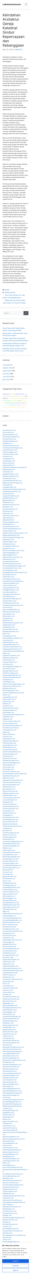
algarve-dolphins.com (10, 894)
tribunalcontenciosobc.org (12, 782)
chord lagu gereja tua (7, 400)
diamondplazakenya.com (11, 1176)
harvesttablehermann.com (12, 568)
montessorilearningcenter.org (13, 1185)
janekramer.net (8, 870)
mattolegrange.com (9, 885)
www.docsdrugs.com (10, 1082)
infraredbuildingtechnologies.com (14, 566)
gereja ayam (19, 400)
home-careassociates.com (11, 721)
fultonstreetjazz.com (10, 542)
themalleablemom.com (11, 859)
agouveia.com (7, 1233)
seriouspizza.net (8, 986)
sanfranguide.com (9, 765)
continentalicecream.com (11, 798)
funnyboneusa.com (9, 927)
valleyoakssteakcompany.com (13, 970)
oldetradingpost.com (10, 555)
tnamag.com (7, 994)
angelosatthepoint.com (11, 966)
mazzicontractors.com (10, 1148)
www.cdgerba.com (9, 1165)
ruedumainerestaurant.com (12, 826)
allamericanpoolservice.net (12, 686)
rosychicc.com (7, 736)
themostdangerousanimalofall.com (15, 774)
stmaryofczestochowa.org (11, 852)
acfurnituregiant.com (10, 452)
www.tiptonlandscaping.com (12, 1104)
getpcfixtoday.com (9, 500)
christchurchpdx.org (9, 804)
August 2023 (7, 371)
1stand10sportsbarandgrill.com (13, 651)
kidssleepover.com (9, 470)
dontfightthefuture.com (11, 590)
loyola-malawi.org (9, 734)
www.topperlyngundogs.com (12, 1051)
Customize (15, 1265)
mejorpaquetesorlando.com (12, 649)
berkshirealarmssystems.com (13, 623)
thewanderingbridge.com (11, 857)
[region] (15, 1258)
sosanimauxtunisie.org (10, 515)
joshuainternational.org (11, 1040)
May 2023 (6, 379)
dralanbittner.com (9, 627)
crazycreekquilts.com (10, 800)
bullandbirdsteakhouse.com (12, 1091)
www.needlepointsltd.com (11, 1089)
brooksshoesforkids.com (11, 997)
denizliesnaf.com (8, 977)
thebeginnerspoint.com (11, 760)
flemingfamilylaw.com (10, 1224)
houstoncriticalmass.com (11, 771)
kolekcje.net (7, 704)
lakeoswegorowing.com (11, 1228)
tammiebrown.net (9, 879)
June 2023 (6, 376)
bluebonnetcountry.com (11, 505)
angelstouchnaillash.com (11, 655)
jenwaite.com (7, 1215)
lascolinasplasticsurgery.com (12, 1093)
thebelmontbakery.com (11, 476)
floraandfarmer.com (9, 575)
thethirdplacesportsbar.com (12, 1150)
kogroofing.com (8, 518)
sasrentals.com (8, 664)
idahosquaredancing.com (11, 612)
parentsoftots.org (9, 1014)
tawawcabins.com (9, 614)
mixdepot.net (7, 1123)
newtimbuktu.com (9, 461)
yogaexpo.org (7, 719)
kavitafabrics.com (9, 933)
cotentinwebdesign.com (11, 553)
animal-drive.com (9, 992)
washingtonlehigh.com (10, 1110)
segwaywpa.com (8, 1003)
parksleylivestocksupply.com (12, 725)
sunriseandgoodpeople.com (12, 918)
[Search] (26, 313)
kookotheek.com (8, 524)
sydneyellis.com (8, 680)
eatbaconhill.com (8, 465)
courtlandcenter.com (10, 951)
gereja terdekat (24, 398)
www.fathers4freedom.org (12, 1049)
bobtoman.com (8, 513)
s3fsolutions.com (8, 577)
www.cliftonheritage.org (11, 1095)
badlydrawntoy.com (9, 1029)
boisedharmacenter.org (11, 728)
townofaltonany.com (10, 909)
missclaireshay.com (9, 430)
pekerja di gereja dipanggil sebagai (14, 398)
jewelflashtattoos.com (10, 498)
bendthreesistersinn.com (11, 922)
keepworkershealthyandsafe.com (14, 489)
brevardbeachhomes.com (11, 579)
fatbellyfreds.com (9, 1156)
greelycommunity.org (10, 824)
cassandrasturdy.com (10, 750)
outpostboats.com (9, 739)
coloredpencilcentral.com (11, 594)
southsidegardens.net (10, 1143)
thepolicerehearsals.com (11, 776)
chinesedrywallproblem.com (12, 920)
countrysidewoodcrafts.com (12, 480)
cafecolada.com (8, 756)
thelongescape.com (9, 883)
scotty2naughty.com (10, 837)
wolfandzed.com (8, 1117)
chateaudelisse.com (9, 531)
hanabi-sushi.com (9, 1115)
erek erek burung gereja (20, 407)
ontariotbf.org (7, 485)
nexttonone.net (8, 1036)
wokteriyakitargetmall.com (12, 675)
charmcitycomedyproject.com (13, 841)
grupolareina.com (9, 548)
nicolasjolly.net (8, 815)
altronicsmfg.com (9, 463)
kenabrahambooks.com (11, 806)
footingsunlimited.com (10, 1078)
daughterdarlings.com (10, 441)
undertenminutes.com (10, 454)
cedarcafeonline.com (10, 450)
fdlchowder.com (8, 1086)
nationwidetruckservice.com (12, 940)
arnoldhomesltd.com (10, 592)
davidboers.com (8, 1023)
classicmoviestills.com (10, 754)
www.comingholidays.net (11, 763)
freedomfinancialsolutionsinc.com (14, 1060)
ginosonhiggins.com (9, 898)
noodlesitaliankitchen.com (12, 491)
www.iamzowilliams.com (11, 1137)
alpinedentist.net (8, 520)
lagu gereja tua (13, 400)
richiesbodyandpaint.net (11, 437)
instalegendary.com (9, 487)
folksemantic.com (9, 616)
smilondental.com (9, 660)
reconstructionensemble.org (12, 931)
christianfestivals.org (10, 890)
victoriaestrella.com (9, 946)
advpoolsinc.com (8, 964)
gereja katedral (10, 292)
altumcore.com (8, 990)
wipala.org (6, 732)
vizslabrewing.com (9, 625)
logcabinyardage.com (10, 1021)
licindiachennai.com (9, 439)
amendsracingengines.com (12, 1064)
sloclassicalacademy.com (11, 785)
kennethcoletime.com (10, 861)
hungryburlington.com (10, 863)
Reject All (15, 1270)
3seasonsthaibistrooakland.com (13, 715)
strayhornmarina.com (10, 791)
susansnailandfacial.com (11, 1043)
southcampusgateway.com (12, 529)
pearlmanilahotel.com (10, 509)
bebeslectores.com (9, 559)
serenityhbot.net (8, 1038)
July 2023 (6, 374)
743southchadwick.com (11, 583)
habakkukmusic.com (10, 1034)
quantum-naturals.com (11, 1183)
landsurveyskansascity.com (12, 1073)
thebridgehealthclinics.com (12, 1008)
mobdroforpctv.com (9, 747)
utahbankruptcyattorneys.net (13, 605)
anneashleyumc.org (9, 1071)
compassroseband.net (10, 988)
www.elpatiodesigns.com (11, 1158)
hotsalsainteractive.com (11, 445)
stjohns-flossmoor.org (10, 925)
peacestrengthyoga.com (11, 1058)
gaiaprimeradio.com (9, 876)
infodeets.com (7, 443)
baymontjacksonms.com (11, 907)
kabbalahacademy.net (10, 658)
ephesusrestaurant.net (11, 1152)
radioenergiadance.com (11, 522)
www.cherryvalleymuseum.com (13, 550)
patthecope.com (8, 981)
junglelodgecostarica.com (11, 887)
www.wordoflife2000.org (11, 610)
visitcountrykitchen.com (11, 892)
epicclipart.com (8, 507)
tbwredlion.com (8, 1178)
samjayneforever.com (10, 1189)
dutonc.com (7, 881)
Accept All (15, 1261)
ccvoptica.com (7, 1108)
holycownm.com (8, 938)
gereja (7, 290)
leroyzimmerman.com (10, 1220)
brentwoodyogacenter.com (12, 1102)
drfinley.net (7, 1222)
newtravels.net (8, 472)
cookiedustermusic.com (11, 929)
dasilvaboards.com (9, 787)
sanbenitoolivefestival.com (12, 752)
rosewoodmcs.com (9, 1126)
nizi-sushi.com (7, 872)
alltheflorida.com (8, 1193)
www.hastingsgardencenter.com (14, 1139)
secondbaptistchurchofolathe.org (14, 1235)
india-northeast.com (10, 585)
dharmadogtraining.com (11, 1242)
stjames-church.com (10, 835)
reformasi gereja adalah (12, 396)
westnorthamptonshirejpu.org (13, 537)
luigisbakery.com (8, 1113)
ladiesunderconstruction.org (12, 557)
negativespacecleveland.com (12, 914)
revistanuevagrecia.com (11, 833)
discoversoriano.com (10, 758)
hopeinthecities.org (9, 743)
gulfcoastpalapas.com (10, 1005)
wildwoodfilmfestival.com (11, 535)
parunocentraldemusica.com (12, 1167)
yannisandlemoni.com (10, 629)
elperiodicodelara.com (10, 435)
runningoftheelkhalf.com (11, 1054)
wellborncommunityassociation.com (15, 533)
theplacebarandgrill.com (11, 959)
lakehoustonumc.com (10, 1032)
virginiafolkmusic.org (10, 697)
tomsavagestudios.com (11, 690)
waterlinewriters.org (10, 1010)
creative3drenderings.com (12, 1016)
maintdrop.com (8, 511)
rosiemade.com (8, 640)
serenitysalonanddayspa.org (12, 448)
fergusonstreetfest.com (11, 1187)
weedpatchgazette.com (11, 631)
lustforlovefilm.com (9, 813)
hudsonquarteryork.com (11, 1161)
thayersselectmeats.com (11, 999)
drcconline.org (7, 957)
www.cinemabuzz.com (10, 1121)
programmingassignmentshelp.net (15, 467)
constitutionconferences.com (13, 979)
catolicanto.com (8, 706)
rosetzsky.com (7, 828)
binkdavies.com (8, 802)
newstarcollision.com (10, 662)
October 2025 (7, 368)
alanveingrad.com (9, 896)
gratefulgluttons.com (10, 745)
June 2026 (6, 365)
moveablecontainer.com (11, 546)
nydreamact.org (8, 494)
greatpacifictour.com (10, 944)
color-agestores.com (10, 730)
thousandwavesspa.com (11, 949)
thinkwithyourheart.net (11, 603)
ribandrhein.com (8, 701)
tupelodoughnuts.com (10, 642)
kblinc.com (6, 634)
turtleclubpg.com (8, 942)
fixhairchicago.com (9, 975)
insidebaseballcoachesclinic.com (14, 1196)
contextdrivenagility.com (11, 846)
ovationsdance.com (9, 699)
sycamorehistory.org (10, 1128)
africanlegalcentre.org (10, 820)
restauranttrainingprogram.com (14, 684)
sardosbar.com (8, 618)
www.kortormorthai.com (11, 1067)
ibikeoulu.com (7, 848)
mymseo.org (7, 1237)
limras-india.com (8, 432)
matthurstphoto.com (10, 1191)
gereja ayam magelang (21, 402)
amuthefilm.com (8, 811)
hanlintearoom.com (9, 1211)
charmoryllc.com (8, 767)
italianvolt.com (8, 620)
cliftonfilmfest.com (9, 596)
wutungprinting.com (10, 900)
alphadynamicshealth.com (12, 1207)
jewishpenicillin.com (9, 688)
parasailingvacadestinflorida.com (14, 1202)
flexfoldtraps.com (9, 1062)
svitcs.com (6, 984)
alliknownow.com (8, 778)
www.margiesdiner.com (11, 1084)
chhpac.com (7, 1239)
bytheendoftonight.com (11, 741)
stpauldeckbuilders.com (11, 1075)
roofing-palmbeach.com (11, 588)
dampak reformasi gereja (11, 407)
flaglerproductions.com (11, 793)
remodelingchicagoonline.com (13, 1099)
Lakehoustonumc (12, 4)
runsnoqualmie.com (10, 1080)
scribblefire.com (8, 717)
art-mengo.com (8, 874)
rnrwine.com (7, 1226)
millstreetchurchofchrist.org (12, 1200)
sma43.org (6, 1097)
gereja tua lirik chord (21, 396)
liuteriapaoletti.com (9, 916)
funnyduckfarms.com (10, 1213)
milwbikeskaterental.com (11, 905)
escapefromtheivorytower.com (13, 581)
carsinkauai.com (8, 1198)
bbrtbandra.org (8, 502)
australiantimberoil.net (10, 561)
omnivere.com (8, 456)
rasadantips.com (8, 459)
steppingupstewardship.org (12, 1106)
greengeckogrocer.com (10, 671)
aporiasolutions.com (10, 1001)
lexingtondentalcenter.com (12, 677)
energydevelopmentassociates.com (15, 572)
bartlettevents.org (9, 544)
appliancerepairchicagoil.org (12, 483)
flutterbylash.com (9, 1209)
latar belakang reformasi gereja (14, 404)
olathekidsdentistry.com (11, 645)
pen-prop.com (7, 1045)
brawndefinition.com (10, 795)
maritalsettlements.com (11, 903)
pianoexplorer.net (9, 1141)
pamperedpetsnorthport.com (13, 638)
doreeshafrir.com (8, 839)
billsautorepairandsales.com (12, 1180)
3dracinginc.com (8, 769)
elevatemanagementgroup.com (14, 1218)
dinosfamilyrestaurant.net (12, 564)
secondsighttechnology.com (12, 666)
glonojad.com (7, 830)
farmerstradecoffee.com (11, 1019)
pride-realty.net (8, 1204)
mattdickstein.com (9, 1027)
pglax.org (6, 911)
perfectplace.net (8, 712)
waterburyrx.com (8, 962)
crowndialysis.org (8, 682)
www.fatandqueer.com (10, 1069)
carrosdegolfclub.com (10, 570)
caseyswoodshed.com (10, 973)
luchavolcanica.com (9, 935)
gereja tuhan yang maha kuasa (11, 402)
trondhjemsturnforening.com (13, 1174)
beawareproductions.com (11, 844)
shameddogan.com (9, 1012)
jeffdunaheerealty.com (10, 1056)
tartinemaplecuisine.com (11, 868)
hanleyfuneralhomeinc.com (12, 647)
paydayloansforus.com (10, 474)
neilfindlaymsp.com (9, 953)
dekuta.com (7, 1119)
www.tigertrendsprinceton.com (13, 1047)
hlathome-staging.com (10, 673)
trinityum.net (7, 1145)
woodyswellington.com (10, 1154)
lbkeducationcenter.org (10, 708)
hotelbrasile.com (8, 540)
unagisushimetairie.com (11, 496)
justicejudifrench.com (10, 855)
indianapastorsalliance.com (12, 968)
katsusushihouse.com (10, 822)
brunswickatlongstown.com (12, 865)
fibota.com (6, 1163)
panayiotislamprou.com (11, 526)
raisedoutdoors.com (9, 601)
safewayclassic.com (9, 478)
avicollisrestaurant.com (11, 955)
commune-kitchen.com (11, 809)
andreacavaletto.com (10, 723)
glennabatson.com (9, 789)
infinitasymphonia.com (10, 817)
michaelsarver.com (9, 669)
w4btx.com (6, 653)
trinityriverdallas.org (10, 710)
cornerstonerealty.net (10, 1130)
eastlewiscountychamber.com (13, 780)
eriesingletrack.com (9, 636)
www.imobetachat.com (10, 1025)
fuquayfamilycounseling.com (13, 1231)
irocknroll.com (7, 607)
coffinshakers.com (9, 850)
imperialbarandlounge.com (12, 599)
